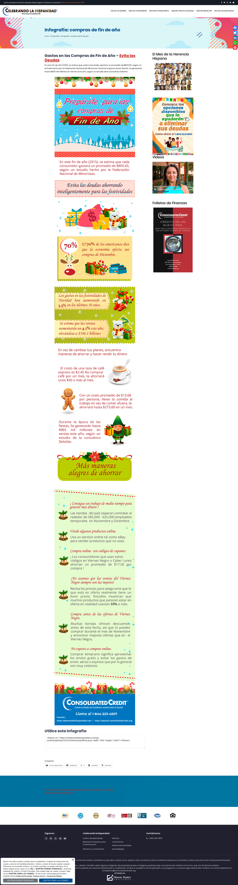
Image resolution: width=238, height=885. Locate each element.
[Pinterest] (230, 2)
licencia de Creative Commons (179, 865)
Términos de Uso (39, 876)
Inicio (47, 36)
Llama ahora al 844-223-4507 (59, 792)
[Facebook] (221, 2)
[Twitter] (224, 2)
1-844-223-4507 (78, 2)
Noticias (115, 838)
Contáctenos (153, 833)
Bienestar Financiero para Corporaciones (94, 843)
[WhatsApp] (235, 42)
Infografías (55, 36)
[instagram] (227, 2)
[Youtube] (233, 2)
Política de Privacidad (121, 845)
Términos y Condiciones (93, 849)
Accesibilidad (118, 849)
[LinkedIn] (235, 37)
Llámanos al (66, 2)
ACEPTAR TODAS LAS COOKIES (55, 880)
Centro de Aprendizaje (93, 838)
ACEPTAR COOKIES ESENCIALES (20, 880)
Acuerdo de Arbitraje (54, 876)
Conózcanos (117, 842)
